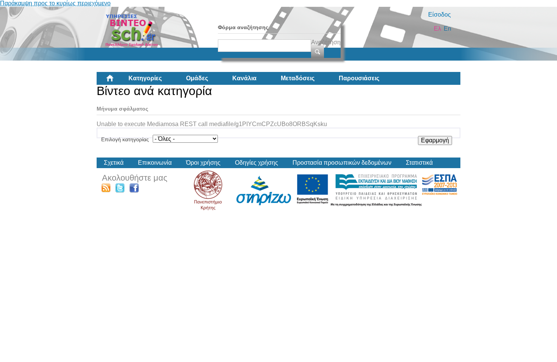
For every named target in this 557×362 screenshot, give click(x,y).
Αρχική (116, 81)
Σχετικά (114, 162)
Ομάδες (197, 78)
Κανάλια (244, 78)
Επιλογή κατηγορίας (125, 139)
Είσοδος (439, 14)
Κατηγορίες (145, 78)
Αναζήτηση (326, 42)
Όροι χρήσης (203, 162)
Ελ (437, 28)
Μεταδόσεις (297, 78)
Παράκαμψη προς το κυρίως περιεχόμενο (55, 3)
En (447, 28)
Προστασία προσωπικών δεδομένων (342, 162)
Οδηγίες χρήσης (256, 162)
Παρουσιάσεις (359, 78)
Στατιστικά (419, 162)
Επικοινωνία (155, 162)
